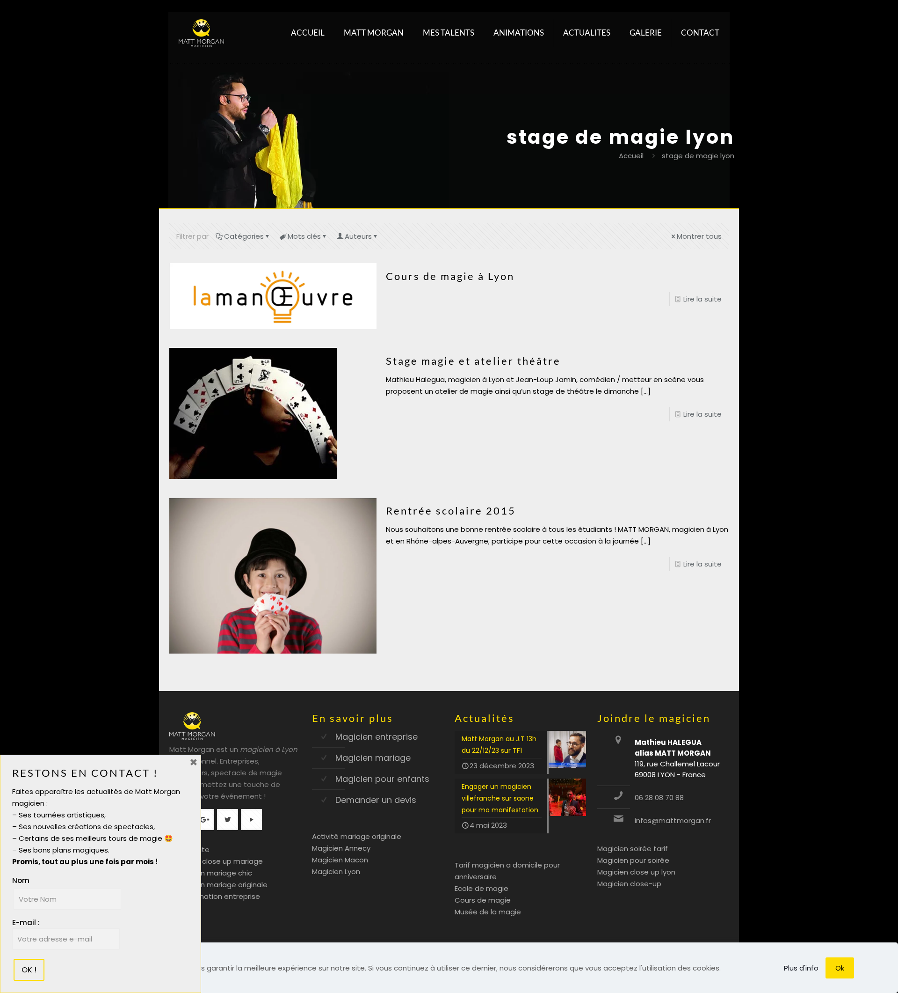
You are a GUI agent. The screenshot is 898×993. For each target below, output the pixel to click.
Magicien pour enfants (382, 779)
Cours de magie (483, 900)
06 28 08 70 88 (659, 797)
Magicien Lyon (336, 871)
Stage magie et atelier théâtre (473, 360)
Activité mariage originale (356, 836)
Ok (839, 968)
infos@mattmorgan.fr (673, 820)
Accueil (631, 156)
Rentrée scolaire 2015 (451, 510)
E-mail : (26, 922)
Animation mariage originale (218, 885)
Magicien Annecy (341, 848)
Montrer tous (699, 236)
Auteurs (358, 236)
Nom (20, 880)
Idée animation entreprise (214, 896)
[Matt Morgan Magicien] (201, 33)
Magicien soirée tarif (632, 848)
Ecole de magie (481, 888)
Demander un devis (375, 800)
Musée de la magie (488, 912)
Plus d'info (801, 968)
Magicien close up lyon (636, 872)
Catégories (244, 236)
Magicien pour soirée (633, 860)
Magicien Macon (340, 860)
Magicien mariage (373, 758)
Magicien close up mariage (216, 861)
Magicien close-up (629, 884)
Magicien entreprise (376, 737)
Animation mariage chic (210, 873)
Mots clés (304, 236)
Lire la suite (702, 299)
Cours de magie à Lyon (450, 276)
